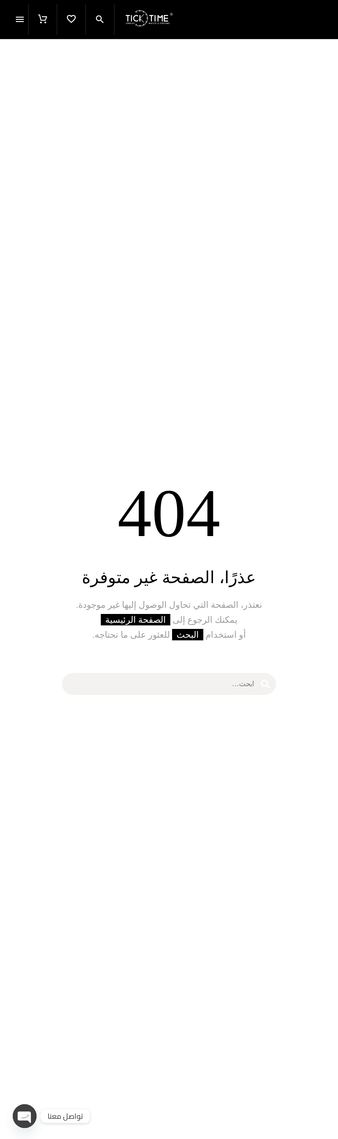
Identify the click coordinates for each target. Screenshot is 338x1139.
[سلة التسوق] (42, 19)
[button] (100, 19)
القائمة (20, 19)
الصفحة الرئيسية (135, 620)
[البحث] (265, 684)
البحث (187, 634)
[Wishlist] (71, 19)
